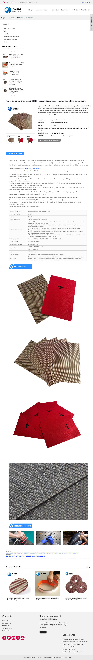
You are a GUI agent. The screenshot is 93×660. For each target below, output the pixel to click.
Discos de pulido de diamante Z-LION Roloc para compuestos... (18, 599)
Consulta (43, 632)
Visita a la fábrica (7, 628)
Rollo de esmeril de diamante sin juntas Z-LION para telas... (15, 72)
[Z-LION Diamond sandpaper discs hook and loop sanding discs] (76, 583)
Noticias (75, 10)
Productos (65, 10)
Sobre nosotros (42, 10)
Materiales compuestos (25, 18)
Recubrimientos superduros (11, 36)
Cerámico (6, 34)
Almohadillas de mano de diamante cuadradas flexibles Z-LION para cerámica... (16, 57)
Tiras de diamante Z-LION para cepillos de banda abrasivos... (47, 599)
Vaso (5, 31)
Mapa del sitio (6, 630)
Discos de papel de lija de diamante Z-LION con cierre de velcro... (76, 599)
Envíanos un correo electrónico (50, 140)
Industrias (54, 10)
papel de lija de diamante (32, 168)
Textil (5, 42)
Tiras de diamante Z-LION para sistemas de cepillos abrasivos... (16, 64)
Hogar (30, 10)
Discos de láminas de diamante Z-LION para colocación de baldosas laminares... (15, 82)
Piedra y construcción (10, 28)
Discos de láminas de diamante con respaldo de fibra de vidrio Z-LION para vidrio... (16, 90)
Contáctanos (86, 10)
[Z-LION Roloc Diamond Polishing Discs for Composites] (18, 583)
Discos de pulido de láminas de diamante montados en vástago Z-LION (25, 556)
